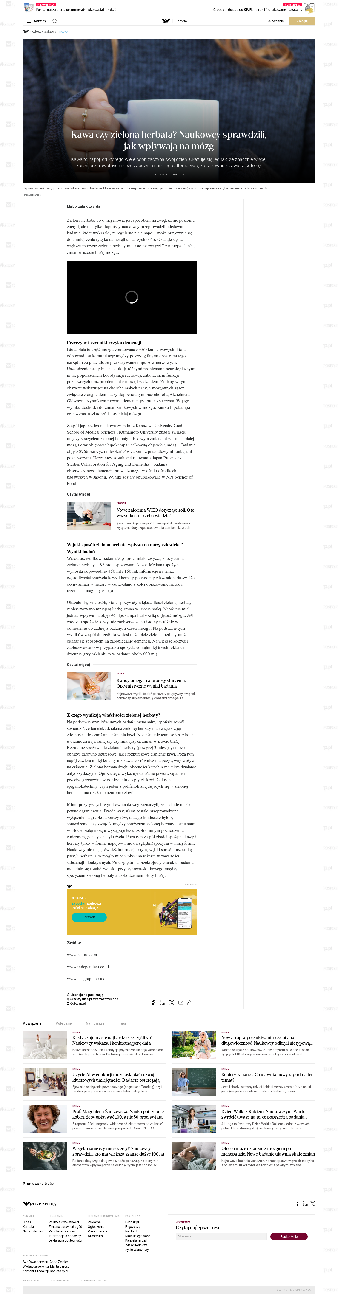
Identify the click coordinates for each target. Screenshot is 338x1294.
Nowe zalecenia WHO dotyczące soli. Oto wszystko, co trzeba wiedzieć (155, 513)
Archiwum (95, 1236)
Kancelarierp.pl (136, 1240)
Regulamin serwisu (62, 1231)
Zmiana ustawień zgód (65, 1227)
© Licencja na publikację (85, 995)
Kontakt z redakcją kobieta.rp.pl (45, 1271)
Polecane (64, 1023)
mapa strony (32, 1280)
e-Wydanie (276, 21)
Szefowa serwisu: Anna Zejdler (45, 1262)
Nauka (63, 31)
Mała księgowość (137, 1236)
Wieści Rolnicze (136, 1245)
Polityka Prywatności (64, 1222)
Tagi (122, 1023)
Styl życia (50, 31)
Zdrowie (121, 503)
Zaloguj (302, 21)
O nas (27, 1222)
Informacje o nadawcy (65, 1236)
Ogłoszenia (96, 1227)
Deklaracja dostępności (65, 1240)
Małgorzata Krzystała (83, 206)
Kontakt (28, 1227)
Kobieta (36, 31)
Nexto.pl (131, 1231)
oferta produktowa (93, 1280)
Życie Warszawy (137, 1250)
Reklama (94, 1222)
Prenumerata (97, 1231)
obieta (181, 21)
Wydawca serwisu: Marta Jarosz (46, 1266)
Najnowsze (95, 1023)
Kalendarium (60, 1280)
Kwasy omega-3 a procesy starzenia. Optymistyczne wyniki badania (151, 683)
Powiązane (32, 1023)
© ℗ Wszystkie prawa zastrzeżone (92, 999)
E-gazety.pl (133, 1227)
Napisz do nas (33, 1231)
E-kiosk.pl (132, 1222)
